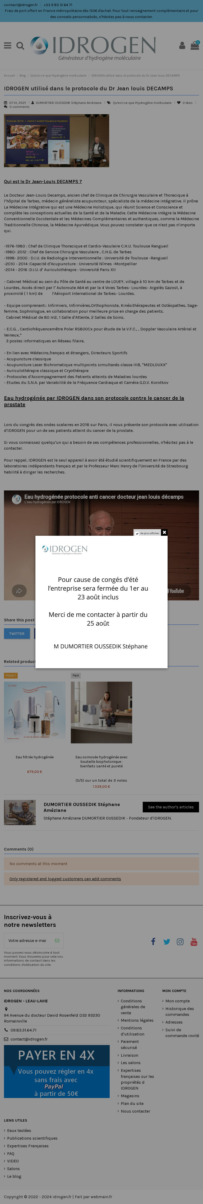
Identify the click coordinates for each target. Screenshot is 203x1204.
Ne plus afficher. (150, 533)
